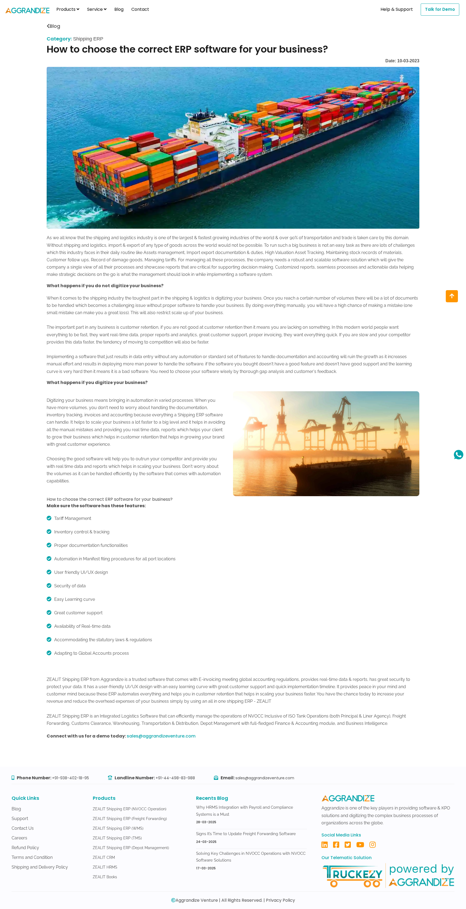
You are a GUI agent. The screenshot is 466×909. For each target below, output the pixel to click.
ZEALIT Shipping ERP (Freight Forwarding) (130, 819)
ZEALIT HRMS (105, 867)
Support (20, 818)
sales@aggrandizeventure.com (161, 736)
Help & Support (397, 9)
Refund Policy (25, 847)
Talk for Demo (440, 9)
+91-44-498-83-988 (175, 778)
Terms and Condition (32, 857)
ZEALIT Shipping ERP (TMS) (117, 838)
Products (66, 9)
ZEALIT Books (105, 877)
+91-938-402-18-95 (70, 778)
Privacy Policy (280, 900)
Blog (119, 9)
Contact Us (23, 828)
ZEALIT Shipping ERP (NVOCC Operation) (129, 809)
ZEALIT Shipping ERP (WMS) (118, 828)
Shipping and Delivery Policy (40, 867)
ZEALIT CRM (104, 857)
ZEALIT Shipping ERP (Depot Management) (131, 848)
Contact (140, 9)
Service (95, 9)
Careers (19, 838)
